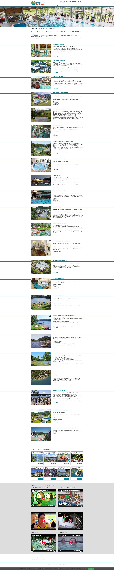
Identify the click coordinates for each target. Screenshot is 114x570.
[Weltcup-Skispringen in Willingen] (50, 473)
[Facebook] (78, 1)
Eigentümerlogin (69, 565)
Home (49, 564)
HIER (57, 433)
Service (65, 564)
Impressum (51, 565)
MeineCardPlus (63, 565)
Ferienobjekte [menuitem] (56, 5)
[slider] (43, 551)
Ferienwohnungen (55, 564)
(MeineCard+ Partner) (56, 209)
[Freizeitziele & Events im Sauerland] (37, 458)
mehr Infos (40, 463)
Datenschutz (44, 565)
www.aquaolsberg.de (56, 104)
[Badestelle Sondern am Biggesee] (41, 302)
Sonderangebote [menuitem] (63, 5)
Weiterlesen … (85, 568)
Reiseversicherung (57, 565)
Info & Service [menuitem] (75, 5)
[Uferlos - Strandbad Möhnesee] (41, 397)
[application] (43, 498)
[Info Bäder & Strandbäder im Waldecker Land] (77, 473)
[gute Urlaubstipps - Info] (63, 458)
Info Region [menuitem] (70, 5)
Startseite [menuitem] (49, 5)
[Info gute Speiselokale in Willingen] (77, 458)
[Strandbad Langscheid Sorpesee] (41, 377)
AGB (48, 565)
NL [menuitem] (52, 5)
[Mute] (54, 506)
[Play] (31, 506)
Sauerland (42, 28)
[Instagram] (80, 1)
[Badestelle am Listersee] (41, 322)
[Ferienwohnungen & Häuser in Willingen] (37, 473)
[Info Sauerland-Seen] (50, 458)
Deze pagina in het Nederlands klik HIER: (37, 34)
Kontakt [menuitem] (80, 5)
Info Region (39, 28)
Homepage (54, 202)
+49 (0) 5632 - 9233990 (71, 1)
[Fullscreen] (55, 506)
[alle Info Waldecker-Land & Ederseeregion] (63, 473)
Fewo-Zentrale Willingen (34, 28)
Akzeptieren (91, 568)
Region (61, 564)
